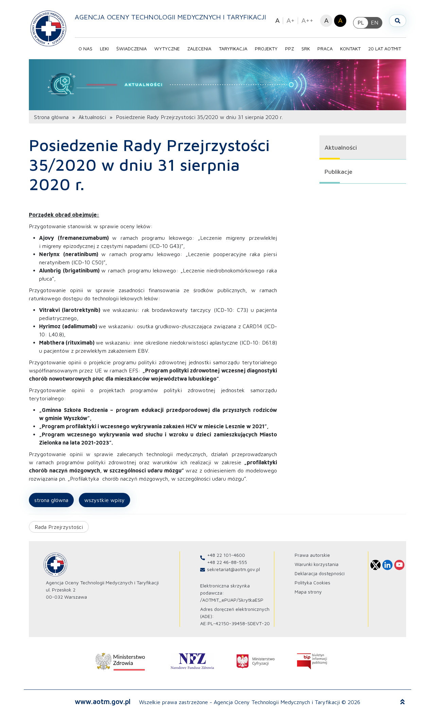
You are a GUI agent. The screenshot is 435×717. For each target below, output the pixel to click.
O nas (85, 48)
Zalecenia (199, 48)
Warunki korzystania (316, 564)
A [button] (277, 20)
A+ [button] (290, 20)
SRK (305, 48)
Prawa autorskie (312, 555)
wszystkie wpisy (104, 500)
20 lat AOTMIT (384, 48)
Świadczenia (131, 48)
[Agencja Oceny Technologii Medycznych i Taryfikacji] (48, 28)
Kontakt (350, 48)
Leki (104, 48)
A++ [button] (307, 20)
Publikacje (338, 171)
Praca (325, 48)
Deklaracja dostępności (320, 573)
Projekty (266, 48)
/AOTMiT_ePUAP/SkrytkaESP (231, 600)
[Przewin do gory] (402, 702)
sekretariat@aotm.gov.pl (233, 569)
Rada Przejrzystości (59, 527)
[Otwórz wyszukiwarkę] (397, 21)
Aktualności (92, 117)
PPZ (289, 48)
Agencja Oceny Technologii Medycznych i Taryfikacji (170, 17)
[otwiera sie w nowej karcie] (120, 661)
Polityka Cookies (312, 582)
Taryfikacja (233, 48)
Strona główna (51, 117)
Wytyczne (167, 48)
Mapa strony (308, 592)
